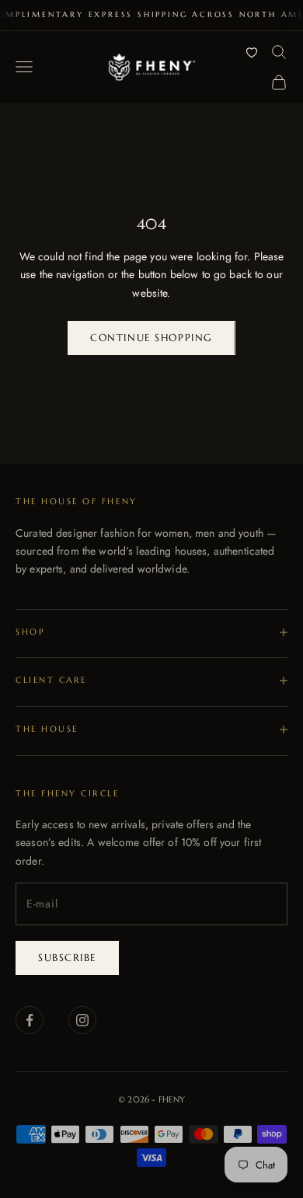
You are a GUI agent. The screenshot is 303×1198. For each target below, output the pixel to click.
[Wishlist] (251, 52)
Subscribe (67, 957)
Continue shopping (151, 337)
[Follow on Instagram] (82, 1020)
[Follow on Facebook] (30, 1020)
